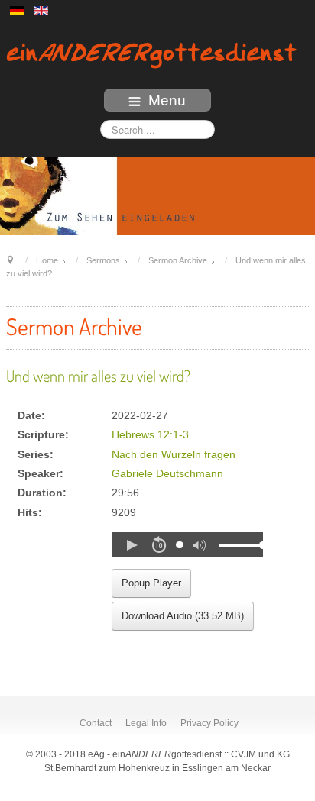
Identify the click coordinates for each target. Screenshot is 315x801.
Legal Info (146, 723)
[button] (131, 545)
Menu (167, 100)
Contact (96, 723)
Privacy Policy (209, 723)
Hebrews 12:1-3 (150, 435)
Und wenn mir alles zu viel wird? (98, 376)
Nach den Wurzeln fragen (173, 454)
